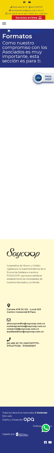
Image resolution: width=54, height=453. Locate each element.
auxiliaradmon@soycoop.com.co (27, 10)
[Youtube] (29, 2)
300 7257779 (36, 7)
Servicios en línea (27, 17)
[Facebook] (24, 2)
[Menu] (4, 23)
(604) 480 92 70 (20, 7)
